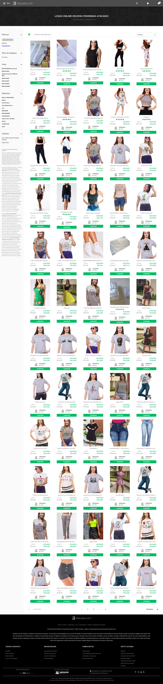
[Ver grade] (29, 34)
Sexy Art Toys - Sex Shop (8, 118)
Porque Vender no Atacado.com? (91, 653)
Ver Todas (4, 57)
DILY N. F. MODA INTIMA (8, 97)
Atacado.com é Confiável (128, 656)
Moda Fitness (5, 175)
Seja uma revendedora (127, 653)
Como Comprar (10, 653)
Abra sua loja (86, 651)
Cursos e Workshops (50, 656)
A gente (123, 651)
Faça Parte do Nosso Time (128, 661)
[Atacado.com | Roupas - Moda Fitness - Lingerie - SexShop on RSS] (144, 672)
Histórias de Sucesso (50, 653)
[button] (67, 71)
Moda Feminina (6, 223)
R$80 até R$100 (6, 86)
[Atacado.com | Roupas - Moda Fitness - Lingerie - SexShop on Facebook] (136, 672)
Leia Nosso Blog (48, 658)
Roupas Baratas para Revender (98, 629)
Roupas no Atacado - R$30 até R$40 (9, 74)
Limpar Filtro (5, 142)
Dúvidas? (8, 651)
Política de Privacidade (127, 663)
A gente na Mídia (125, 658)
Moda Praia (11, 175)
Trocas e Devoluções (11, 658)
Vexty (3, 126)
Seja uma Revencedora (50, 651)
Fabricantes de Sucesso (89, 656)
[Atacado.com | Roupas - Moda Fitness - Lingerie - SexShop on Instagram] (139, 672)
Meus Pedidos (10, 656)
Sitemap (123, 666)
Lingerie (86, 629)
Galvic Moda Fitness (7, 105)
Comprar (40, 83)
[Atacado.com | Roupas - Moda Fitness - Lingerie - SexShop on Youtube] (141, 672)
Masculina (10, 178)
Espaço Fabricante (87, 658)
